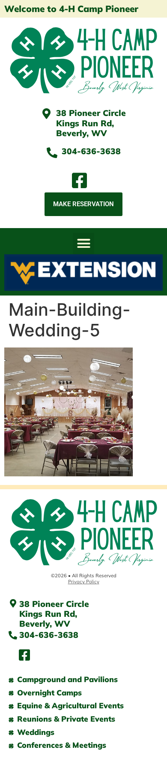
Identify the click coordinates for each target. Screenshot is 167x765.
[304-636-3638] (52, 152)
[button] (83, 243)
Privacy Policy (83, 582)
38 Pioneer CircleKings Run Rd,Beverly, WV (91, 123)
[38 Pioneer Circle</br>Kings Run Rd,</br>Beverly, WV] (46, 113)
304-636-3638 (91, 151)
